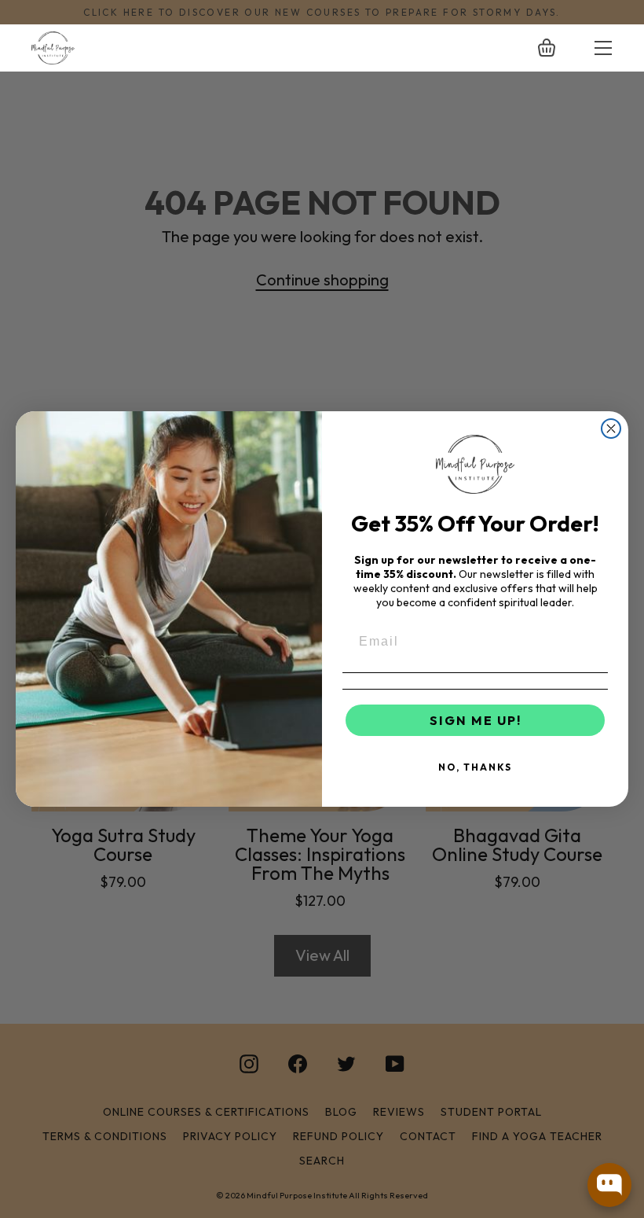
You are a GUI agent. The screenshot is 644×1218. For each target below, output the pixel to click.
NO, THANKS (475, 767)
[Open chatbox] (609, 1185)
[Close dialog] (611, 428)
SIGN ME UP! (475, 720)
